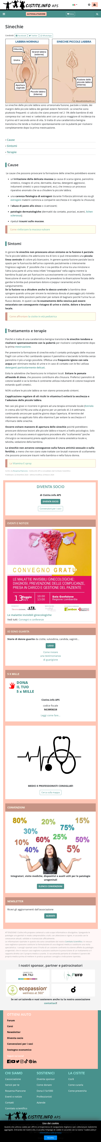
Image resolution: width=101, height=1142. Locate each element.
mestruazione (23, 346)
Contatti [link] (9, 1102)
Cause (11, 140)
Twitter (34, 35)
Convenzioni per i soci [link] (20, 1043)
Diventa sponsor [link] (46, 1079)
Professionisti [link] (44, 1096)
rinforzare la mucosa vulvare (33, 229)
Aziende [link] (41, 1102)
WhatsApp (47, 35)
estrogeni (16, 199)
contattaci (50, 1003)
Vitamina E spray (22, 463)
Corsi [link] (10, 1026)
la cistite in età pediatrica (42, 316)
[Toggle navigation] (4, 14)
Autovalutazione (36, 14)
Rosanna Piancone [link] (15, 1090)
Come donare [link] (44, 1084)
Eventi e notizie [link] (13, 1096)
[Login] (89, 4)
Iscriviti (50, 915)
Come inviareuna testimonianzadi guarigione (50, 656)
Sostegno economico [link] (19, 1049)
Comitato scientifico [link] (16, 1108)
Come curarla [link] (75, 1084)
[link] (95, 4)
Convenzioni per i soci (50, 508)
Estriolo (89, 406)
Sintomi (12, 146)
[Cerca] (97, 14)
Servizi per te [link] (12, 1084)
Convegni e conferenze (31, 619)
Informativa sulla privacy (50, 1132)
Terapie (12, 152)
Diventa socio (51, 501)
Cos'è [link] (71, 1079)
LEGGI (50, 645)
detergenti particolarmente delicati (25, 367)
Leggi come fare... (50, 715)
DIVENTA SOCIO (50, 486)
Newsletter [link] (14, 1032)
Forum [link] (11, 1020)
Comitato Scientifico (73, 941)
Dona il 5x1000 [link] (45, 1090)
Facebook (21, 35)
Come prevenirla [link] (77, 1090)
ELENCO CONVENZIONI (50, 886)
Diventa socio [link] (15, 1038)
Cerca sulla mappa (50, 792)
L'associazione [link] (13, 1079)
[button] (75, 4)
